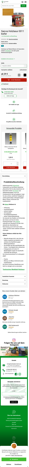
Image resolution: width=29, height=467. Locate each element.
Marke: (4, 41)
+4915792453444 (9, 373)
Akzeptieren (15, 459)
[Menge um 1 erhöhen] (25, 75)
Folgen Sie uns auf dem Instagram (14, 344)
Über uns (14, 424)
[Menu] (25, 2)
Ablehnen (8, 464)
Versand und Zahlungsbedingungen (14, 426)
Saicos (7, 204)
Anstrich (17, 221)
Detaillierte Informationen (7, 59)
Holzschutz (16, 185)
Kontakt (14, 422)
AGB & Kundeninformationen (14, 418)
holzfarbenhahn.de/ (19, 374)
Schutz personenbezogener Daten (14, 420)
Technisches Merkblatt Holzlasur (14, 269)
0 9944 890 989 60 (11, 369)
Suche (23, 5)
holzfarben (16, 374)
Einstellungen (18, 464)
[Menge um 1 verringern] (19, 75)
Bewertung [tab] (5, 280)
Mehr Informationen (16, 455)
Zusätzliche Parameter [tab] (8, 276)
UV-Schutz (8, 51)
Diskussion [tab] (5, 284)
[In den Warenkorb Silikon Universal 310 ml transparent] (10, 167)
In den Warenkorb (15, 80)
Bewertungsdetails (13, 39)
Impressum (14, 428)
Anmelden (14, 402)
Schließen (12, 84)
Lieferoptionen (23, 69)
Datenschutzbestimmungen (11, 397)
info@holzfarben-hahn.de (14, 364)
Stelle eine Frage (10, 95)
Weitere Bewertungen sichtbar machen (17, 332)
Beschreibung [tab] (6, 176)
